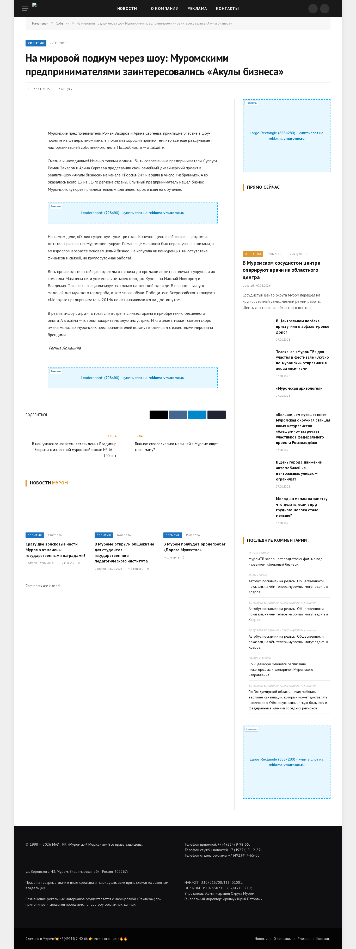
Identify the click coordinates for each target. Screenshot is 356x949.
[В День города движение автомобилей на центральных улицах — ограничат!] (257, 469)
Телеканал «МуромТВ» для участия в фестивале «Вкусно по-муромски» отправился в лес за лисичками (302, 360)
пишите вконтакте (106, 938)
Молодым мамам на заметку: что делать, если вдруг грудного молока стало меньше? (302, 507)
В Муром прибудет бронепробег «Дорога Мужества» (194, 546)
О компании (165, 8)
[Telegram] (30, 149)
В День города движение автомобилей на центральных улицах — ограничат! (299, 470)
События (36, 43)
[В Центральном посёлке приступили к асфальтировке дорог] (257, 327)
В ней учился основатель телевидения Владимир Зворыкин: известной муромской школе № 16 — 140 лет (74, 449)
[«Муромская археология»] (257, 395)
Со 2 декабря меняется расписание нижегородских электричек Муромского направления (281, 669)
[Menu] (25, 9)
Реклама (197, 8)
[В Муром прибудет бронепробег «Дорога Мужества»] (194, 510)
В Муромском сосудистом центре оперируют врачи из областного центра (281, 269)
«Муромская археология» (299, 388)
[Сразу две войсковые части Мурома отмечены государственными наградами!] (57, 510)
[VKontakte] (30, 137)
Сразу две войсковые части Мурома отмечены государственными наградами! (55, 549)
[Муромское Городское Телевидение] (43, 8)
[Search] (333, 9)
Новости (127, 8)
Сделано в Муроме (40, 938)
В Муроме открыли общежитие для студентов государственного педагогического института (124, 552)
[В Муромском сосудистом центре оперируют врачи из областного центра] (286, 222)
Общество (253, 254)
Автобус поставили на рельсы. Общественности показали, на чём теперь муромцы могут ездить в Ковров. (288, 586)
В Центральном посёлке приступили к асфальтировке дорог (302, 326)
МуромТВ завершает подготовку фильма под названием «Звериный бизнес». (286, 561)
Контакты (227, 8)
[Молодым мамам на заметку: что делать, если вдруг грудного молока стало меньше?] (257, 505)
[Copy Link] (30, 161)
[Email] (30, 125)
